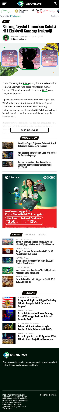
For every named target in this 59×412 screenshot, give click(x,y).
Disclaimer (55, 16)
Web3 (44, 90)
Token (26, 83)
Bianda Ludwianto (20, 39)
